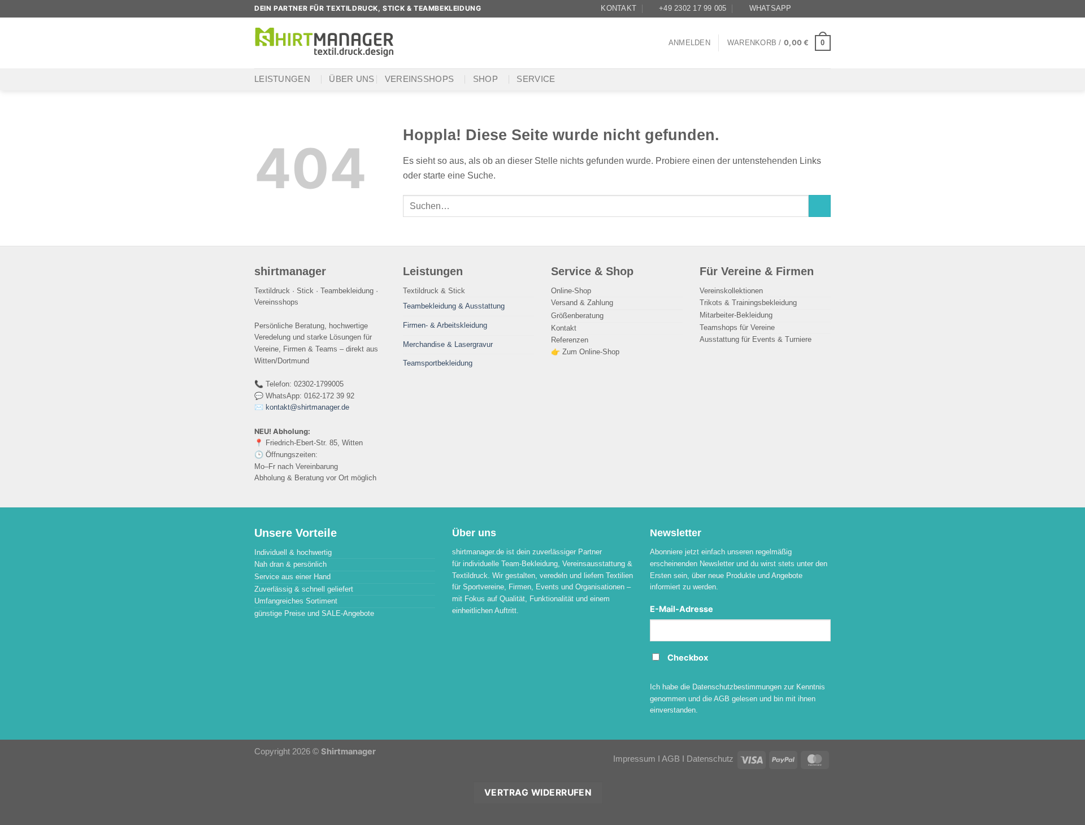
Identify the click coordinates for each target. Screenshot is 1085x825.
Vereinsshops (419, 79)
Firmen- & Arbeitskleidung (445, 325)
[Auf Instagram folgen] (814, 8)
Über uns (351, 79)
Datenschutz (710, 758)
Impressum (634, 758)
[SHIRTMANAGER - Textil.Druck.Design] (325, 42)
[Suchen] (417, 43)
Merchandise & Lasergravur (448, 344)
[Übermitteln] (820, 206)
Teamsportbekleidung (437, 363)
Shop (485, 79)
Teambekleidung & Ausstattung (454, 306)
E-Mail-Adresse (681, 609)
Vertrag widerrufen (538, 792)
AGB (671, 758)
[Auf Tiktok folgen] (825, 8)
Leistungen (282, 79)
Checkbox (687, 658)
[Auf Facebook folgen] (803, 8)
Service (536, 79)
